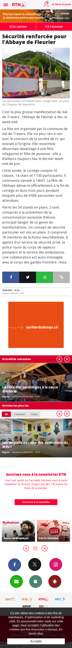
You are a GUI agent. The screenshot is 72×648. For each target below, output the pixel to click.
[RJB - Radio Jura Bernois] (27, 599)
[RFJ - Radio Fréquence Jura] (60, 599)
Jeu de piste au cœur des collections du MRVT (35, 444)
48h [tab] (6, 414)
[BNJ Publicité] (11, 599)
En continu (19, 26)
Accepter (36, 641)
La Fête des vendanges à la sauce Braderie (30, 389)
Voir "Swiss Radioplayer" (18, 531)
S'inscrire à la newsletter (36, 502)
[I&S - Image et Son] (44, 606)
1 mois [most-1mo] (34, 414)
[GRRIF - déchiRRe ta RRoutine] (27, 606)
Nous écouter (63, 4)
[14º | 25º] (46, 0)
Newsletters (16, 581)
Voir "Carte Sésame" (53, 531)
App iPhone (35, 581)
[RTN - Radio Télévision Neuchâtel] (44, 599)
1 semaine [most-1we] (19, 414)
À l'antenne (55, 26)
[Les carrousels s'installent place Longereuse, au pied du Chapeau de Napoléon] (36, 73)
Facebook (14, 564)
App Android (54, 581)
